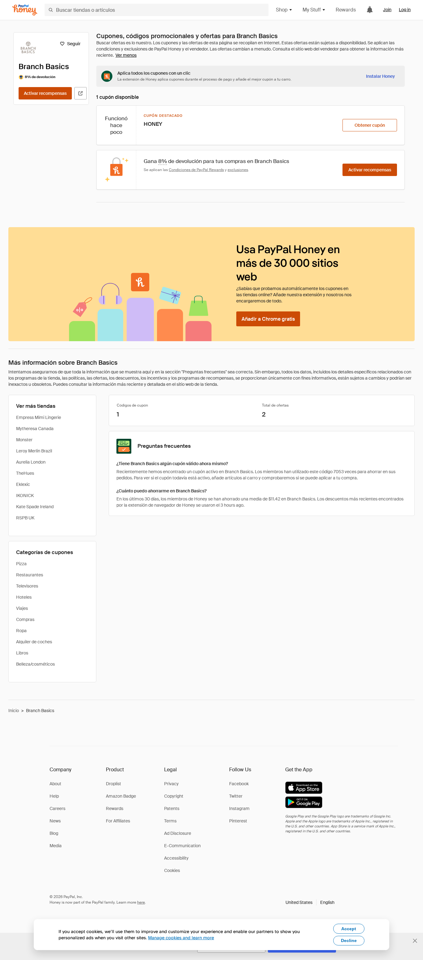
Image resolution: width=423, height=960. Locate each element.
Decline (349, 940)
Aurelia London (31, 462)
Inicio (13, 710)
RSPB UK (25, 518)
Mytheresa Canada (35, 428)
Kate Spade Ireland (35, 506)
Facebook (239, 783)
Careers (57, 808)
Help (54, 796)
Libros (22, 653)
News (55, 821)
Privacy (171, 783)
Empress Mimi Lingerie (38, 417)
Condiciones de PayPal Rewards (196, 169)
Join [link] (387, 9)
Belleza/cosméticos (35, 664)
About (55, 783)
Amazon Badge (121, 796)
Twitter (235, 796)
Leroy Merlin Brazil (34, 451)
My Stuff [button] (312, 10)
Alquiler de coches (34, 642)
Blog (54, 833)
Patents (171, 808)
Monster (24, 440)
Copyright (173, 796)
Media (56, 845)
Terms (170, 821)
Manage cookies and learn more (181, 937)
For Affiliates (118, 821)
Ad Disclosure (177, 833)
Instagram (239, 808)
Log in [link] (405, 9)
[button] (310, 902)
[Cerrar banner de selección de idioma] (415, 941)
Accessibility (176, 858)
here (141, 902)
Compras (25, 619)
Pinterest (238, 821)
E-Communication (182, 845)
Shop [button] (282, 10)
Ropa (21, 630)
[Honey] (24, 10)
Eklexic (23, 484)
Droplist (113, 783)
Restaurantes (29, 575)
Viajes (22, 608)
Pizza (21, 563)
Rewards (346, 10)
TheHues (25, 473)
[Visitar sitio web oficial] (80, 93)
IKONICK (25, 495)
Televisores (27, 586)
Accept (348, 928)
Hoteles (24, 597)
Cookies (172, 870)
